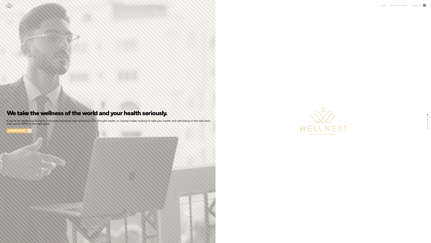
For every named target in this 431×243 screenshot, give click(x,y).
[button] (19, 131)
